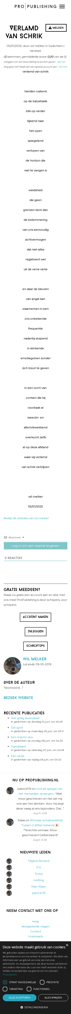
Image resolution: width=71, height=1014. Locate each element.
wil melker (34, 659)
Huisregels (35, 936)
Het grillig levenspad (25, 718)
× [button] (67, 945)
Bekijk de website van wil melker (26, 518)
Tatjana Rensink (39, 861)
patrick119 (39, 893)
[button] (35, 1007)
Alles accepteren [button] (19, 997)
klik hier (61, 61)
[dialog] (35, 977)
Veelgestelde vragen (35, 926)
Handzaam (18, 746)
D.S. (38, 867)
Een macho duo (22, 737)
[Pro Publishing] (35, 6)
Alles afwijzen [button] (53, 997)
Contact (35, 931)
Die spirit (17, 727)
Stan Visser (38, 886)
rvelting (38, 880)
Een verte (17, 756)
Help (35, 921)
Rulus (39, 873)
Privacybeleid (10, 974)
